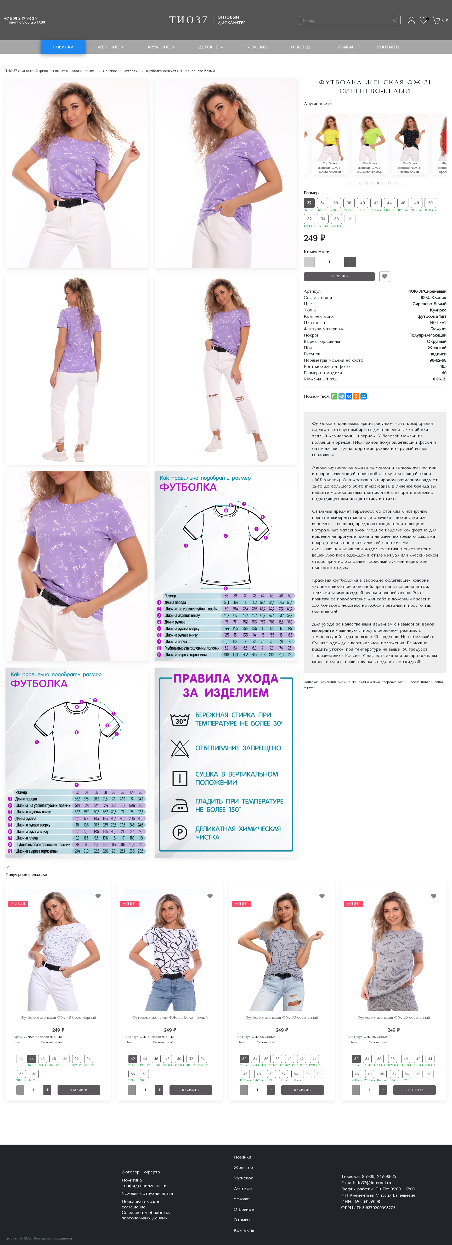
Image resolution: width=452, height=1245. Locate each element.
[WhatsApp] (334, 396)
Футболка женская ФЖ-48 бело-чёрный (58, 1017)
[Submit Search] (395, 20)
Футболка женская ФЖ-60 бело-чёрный (170, 1017)
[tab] (349, 183)
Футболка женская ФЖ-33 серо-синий (282, 1017)
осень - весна (409, 682)
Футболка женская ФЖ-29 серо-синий (394, 1017)
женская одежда (366, 682)
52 (309, 218)
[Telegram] (341, 396)
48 (416, 202)
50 (430, 202)
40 (362, 202)
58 (350, 218)
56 (336, 218)
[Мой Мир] (363, 396)
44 (389, 202)
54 (322, 218)
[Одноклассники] (356, 396)
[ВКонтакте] (349, 396)
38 (349, 202)
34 (322, 202)
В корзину (339, 276)
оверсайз (388, 682)
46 (403, 202)
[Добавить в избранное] (384, 276)
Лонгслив (311, 682)
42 (376, 202)
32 (309, 202)
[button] (410, 19)
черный (309, 687)
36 (336, 202)
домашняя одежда (335, 682)
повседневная (432, 682)
